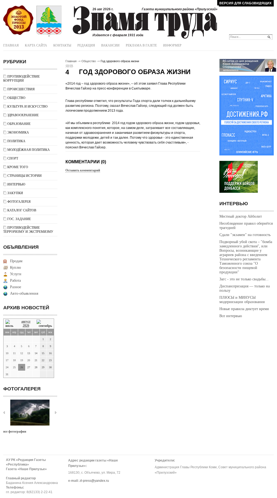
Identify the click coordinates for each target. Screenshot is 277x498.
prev (4, 412)
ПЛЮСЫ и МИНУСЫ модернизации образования (242, 300)
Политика (16, 141)
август (26, 321)
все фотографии (14, 431)
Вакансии (110, 45)
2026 (26, 325)
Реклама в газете (141, 45)
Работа (15, 280)
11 (14, 353)
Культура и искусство (27, 106)
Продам (16, 261)
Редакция (86, 45)
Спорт (12, 158)
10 (7, 353)
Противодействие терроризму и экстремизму (28, 230)
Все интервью (230, 316)
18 (14, 360)
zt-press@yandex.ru (94, 481)
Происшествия (21, 89)
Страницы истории (24, 176)
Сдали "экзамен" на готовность (245, 235)
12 (21, 353)
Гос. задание (19, 219)
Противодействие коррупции (21, 78)
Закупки (15, 193)
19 (21, 360)
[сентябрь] (44, 324)
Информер (172, 45)
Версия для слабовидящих (245, 3)
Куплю (15, 267)
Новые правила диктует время (244, 309)
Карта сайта (36, 45)
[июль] (10, 324)
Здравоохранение (23, 115)
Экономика (18, 132)
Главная (11, 45)
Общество (16, 98)
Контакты (62, 45)
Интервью (16, 184)
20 (28, 360)
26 (21, 367)
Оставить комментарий (82, 170)
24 (7, 367)
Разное (15, 287)
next (56, 412)
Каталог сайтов (21, 210)
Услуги (15, 274)
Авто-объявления (24, 293)
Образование (19, 124)
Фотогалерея (19, 202)
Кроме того (17, 167)
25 (14, 367)
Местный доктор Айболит (240, 216)
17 (7, 360)
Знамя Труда (18, 20)
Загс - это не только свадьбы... (244, 279)
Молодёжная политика (28, 150)
